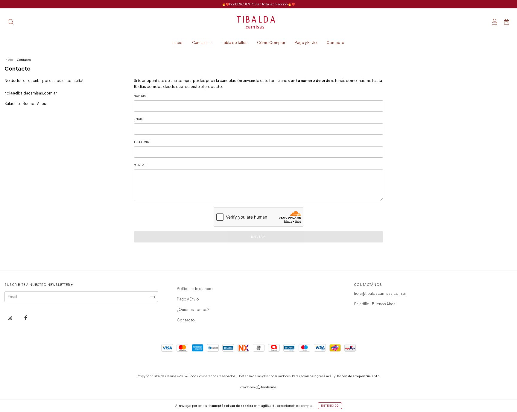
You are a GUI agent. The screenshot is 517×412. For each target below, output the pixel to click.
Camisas (200, 42)
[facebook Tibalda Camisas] (25, 317)
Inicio (178, 42)
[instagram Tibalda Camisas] (10, 317)
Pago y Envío (306, 42)
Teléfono (141, 142)
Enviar (258, 236)
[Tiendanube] (258, 388)
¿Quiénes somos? (193, 309)
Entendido (330, 405)
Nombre (140, 95)
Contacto (335, 42)
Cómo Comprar (271, 42)
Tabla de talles (234, 42)
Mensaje (141, 165)
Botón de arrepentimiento (358, 376)
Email (138, 119)
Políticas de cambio (195, 288)
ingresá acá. (323, 376)
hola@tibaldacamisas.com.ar (30, 93)
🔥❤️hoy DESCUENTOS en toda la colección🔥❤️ (258, 4)
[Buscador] (10, 22)
